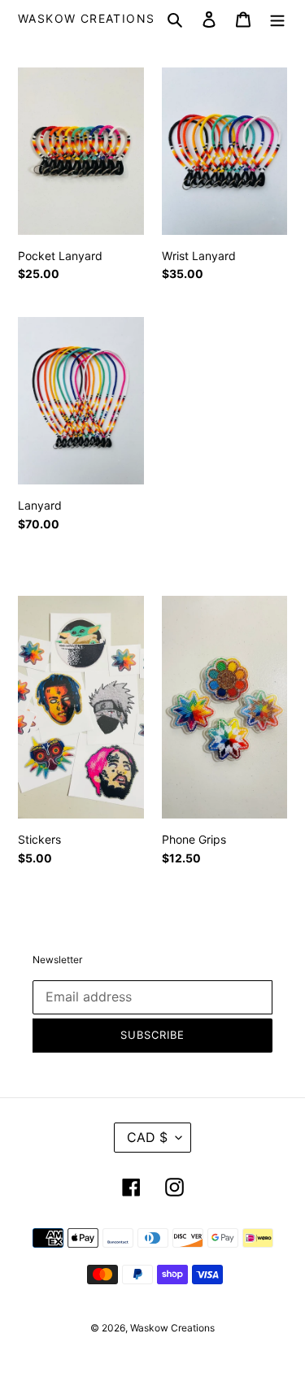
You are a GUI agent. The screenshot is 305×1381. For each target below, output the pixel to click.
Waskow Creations (86, 18)
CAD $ (147, 1137)
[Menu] (277, 19)
